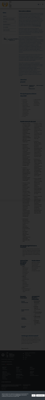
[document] (22, 200)
